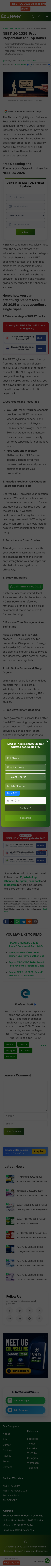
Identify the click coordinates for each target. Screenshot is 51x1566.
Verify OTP (25, 808)
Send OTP (12, 793)
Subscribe (25, 817)
